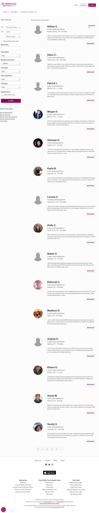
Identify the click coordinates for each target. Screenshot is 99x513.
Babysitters (49, 482)
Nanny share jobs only (11, 41)
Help (76, 5)
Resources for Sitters (23, 492)
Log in (83, 5)
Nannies (49, 485)
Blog (55, 460)
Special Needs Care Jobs (76, 489)
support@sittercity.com (57, 507)
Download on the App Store (49, 473)
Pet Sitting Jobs (76, 494)
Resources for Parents (23, 489)
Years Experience (6, 75)
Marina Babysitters (6, 112)
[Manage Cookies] (3, 509)
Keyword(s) (4, 44)
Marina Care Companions (8, 117)
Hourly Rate (5, 52)
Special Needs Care (49, 489)
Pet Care (49, 494)
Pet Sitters (14, 12)
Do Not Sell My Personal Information (49, 503)
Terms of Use (47, 501)
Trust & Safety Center (23, 485)
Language (4, 83)
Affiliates (23, 482)
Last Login (4, 67)
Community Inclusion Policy (23, 487)
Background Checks (7, 60)
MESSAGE (90, 43)
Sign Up (92, 5)
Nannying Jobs (76, 485)
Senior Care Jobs (76, 492)
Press (63, 460)
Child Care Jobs (76, 487)
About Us (38, 460)
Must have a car (9, 94)
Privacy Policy (60, 501)
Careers (47, 460)
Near (2, 31)
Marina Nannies (5, 114)
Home (5, 12)
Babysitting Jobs (76, 482)
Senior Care (49, 492)
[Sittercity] (8, 4)
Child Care (49, 487)
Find (2, 27)
